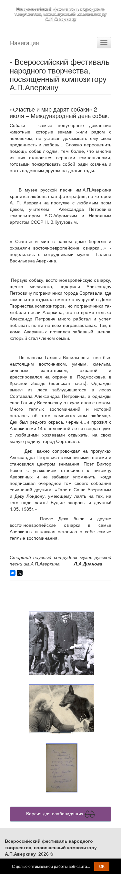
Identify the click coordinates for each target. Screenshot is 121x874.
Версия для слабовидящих (55, 813)
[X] (20, 573)
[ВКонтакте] (12, 573)
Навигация (24, 42)
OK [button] (102, 866)
